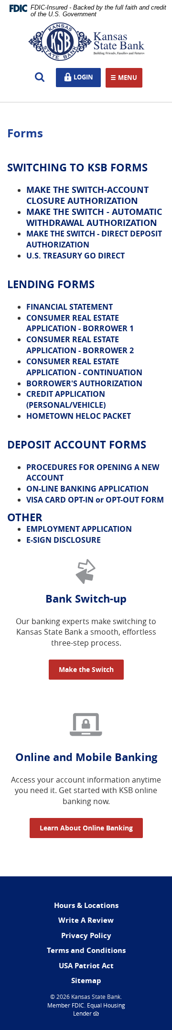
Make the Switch (86, 669)
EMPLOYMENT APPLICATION (79, 529)
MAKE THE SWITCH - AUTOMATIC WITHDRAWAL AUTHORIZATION (94, 217)
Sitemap (86, 980)
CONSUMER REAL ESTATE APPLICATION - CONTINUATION (84, 367)
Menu (127, 78)
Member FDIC (65, 1005)
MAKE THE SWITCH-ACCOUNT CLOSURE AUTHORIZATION (87, 195)
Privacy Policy (86, 935)
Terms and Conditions (86, 950)
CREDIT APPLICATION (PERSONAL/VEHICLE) (66, 399)
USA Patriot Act (86, 966)
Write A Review (86, 920)
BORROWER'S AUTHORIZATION (84, 383)
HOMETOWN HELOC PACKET (78, 416)
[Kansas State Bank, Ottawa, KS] (86, 41)
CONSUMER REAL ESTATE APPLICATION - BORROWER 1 (80, 323)
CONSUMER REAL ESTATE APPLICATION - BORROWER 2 (80, 345)
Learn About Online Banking (86, 827)
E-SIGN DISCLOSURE (63, 540)
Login (85, 76)
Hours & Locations (86, 905)
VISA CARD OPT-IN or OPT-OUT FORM (95, 499)
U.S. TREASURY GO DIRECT (75, 255)
